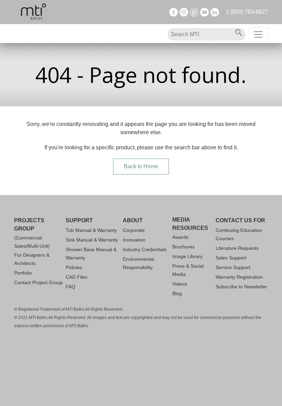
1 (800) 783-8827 (247, 12)
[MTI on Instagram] (184, 12)
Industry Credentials (144, 249)
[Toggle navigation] (258, 34)
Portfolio (23, 273)
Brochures (183, 246)
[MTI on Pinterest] (194, 12)
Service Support (233, 267)
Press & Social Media (188, 270)
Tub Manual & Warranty (91, 230)
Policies (74, 267)
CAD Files (76, 277)
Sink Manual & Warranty (92, 240)
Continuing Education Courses (239, 234)
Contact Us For (240, 220)
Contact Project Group (38, 282)
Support (79, 220)
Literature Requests (237, 248)
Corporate (134, 230)
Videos (179, 284)
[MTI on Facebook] (173, 12)
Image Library (187, 256)
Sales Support (231, 257)
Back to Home (141, 166)
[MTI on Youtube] (204, 12)
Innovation (134, 240)
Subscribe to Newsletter (241, 286)
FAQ (70, 286)
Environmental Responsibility (138, 263)
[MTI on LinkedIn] (214, 12)
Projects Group (29, 224)
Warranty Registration (239, 277)
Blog (177, 293)
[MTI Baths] (33, 12)
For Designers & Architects (32, 259)
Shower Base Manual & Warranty (91, 253)
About (133, 220)
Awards (180, 237)
